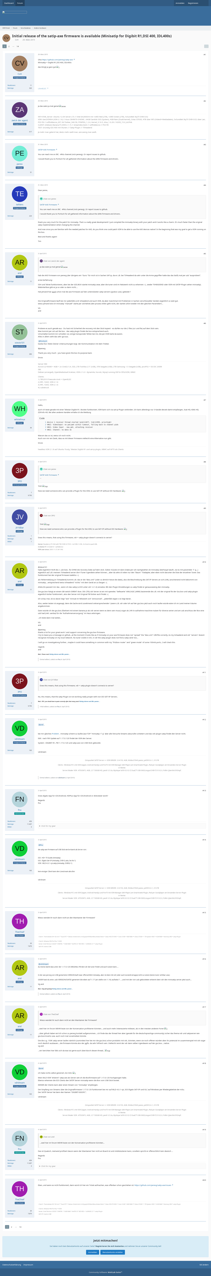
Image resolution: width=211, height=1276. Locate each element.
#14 (204, 839)
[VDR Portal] (105, 16)
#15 (204, 912)
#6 (205, 323)
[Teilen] (206, 46)
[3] (43, 427)
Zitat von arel (48, 1137)
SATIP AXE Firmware (46, 149)
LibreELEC (42, 88)
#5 (205, 253)
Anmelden (180, 3)
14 (18, 46)
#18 (204, 1063)
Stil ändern (204, 1264)
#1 (205, 54)
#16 (204, 959)
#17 (204, 1007)
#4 (205, 185)
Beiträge (10, 88)
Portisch (43, 341)
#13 (204, 790)
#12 (204, 719)
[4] (43, 430)
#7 (205, 400)
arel (41, 724)
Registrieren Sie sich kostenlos (109, 1246)
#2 (205, 101)
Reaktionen (11, 85)
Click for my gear (48, 826)
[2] (43, 424)
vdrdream (61, 778)
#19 (204, 1129)
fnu (59, 659)
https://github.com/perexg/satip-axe (57, 59)
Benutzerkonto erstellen (113, 1252)
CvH (16, 39)
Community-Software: (105, 1272)
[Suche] (204, 3)
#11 (204, 672)
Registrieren (193, 3)
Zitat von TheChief (51, 1014)
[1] (43, 422)
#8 (205, 462)
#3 (205, 144)
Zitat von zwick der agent (53, 261)
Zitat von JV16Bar (50, 679)
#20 (204, 1180)
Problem (55, 733)
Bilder (10, 542)
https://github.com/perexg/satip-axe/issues (152, 1185)
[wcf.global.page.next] (22, 46)
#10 (204, 562)
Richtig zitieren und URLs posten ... (59, 654)
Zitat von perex (49, 199)
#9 (205, 508)
